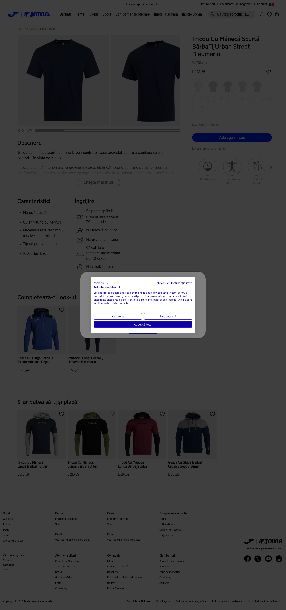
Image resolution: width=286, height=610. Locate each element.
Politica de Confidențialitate (173, 283)
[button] (101, 283)
